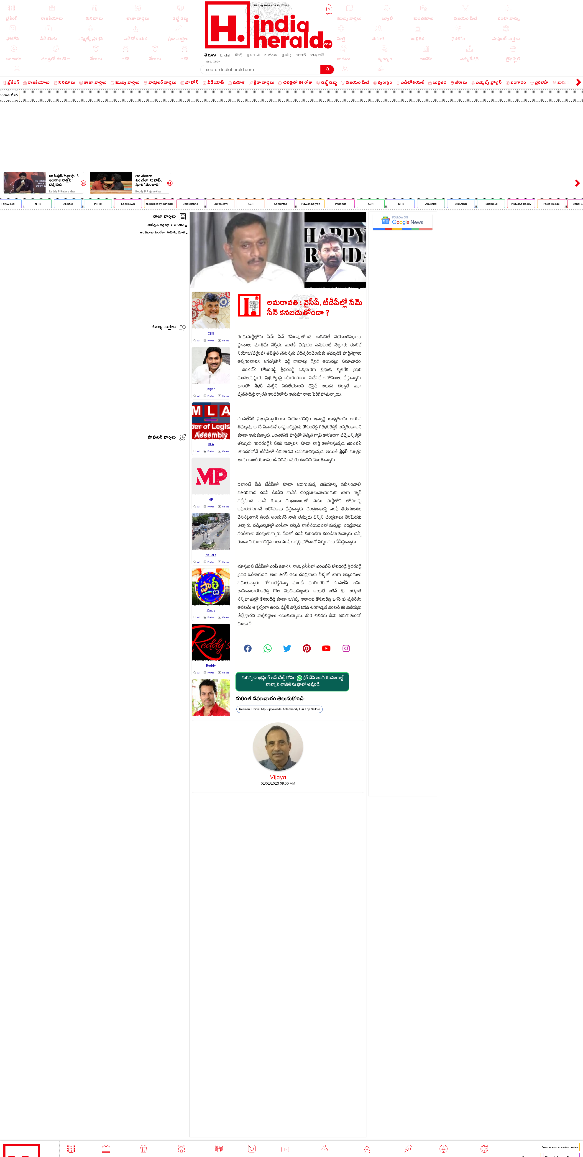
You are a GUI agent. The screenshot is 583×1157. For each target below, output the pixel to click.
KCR (234, 203)
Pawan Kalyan (294, 203)
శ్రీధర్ (258, 387)
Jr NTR (81, 203)
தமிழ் (287, 55)
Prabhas (324, 203)
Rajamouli (474, 203)
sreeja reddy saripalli (142, 203)
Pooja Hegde (535, 203)
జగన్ (257, 428)
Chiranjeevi (204, 203)
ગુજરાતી (253, 55)
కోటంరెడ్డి (268, 370)
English (225, 55)
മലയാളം (213, 62)
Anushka (414, 203)
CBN (354, 203)
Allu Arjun (444, 203)
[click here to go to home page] (268, 47)
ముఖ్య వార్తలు (163, 327)
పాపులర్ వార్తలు (162, 438)
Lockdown (111, 203)
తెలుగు (210, 56)
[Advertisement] (291, 136)
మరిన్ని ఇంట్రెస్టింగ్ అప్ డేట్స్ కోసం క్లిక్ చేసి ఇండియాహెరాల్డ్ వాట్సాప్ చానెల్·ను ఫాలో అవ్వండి (292, 682)
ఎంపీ (264, 493)
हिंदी (238, 55)
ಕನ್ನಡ (271, 55)
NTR (21, 203)
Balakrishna (174, 203)
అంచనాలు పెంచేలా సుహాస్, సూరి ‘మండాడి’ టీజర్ (148, 180)
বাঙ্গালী (317, 55)
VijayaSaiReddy (504, 203)
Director (51, 203)
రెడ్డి (287, 362)
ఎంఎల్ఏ (354, 444)
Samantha (264, 203)
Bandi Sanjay (564, 203)
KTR (384, 203)
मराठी (301, 55)
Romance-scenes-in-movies (560, 1147)
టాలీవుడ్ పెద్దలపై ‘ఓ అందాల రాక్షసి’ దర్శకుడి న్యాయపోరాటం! (64, 180)
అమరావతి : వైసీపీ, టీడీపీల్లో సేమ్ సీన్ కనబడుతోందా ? (314, 308)
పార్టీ (316, 444)
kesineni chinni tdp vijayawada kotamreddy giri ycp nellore (279, 709)
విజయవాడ (247, 493)
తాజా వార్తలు (164, 217)
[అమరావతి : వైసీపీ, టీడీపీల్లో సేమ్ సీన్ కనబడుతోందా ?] (278, 287)
